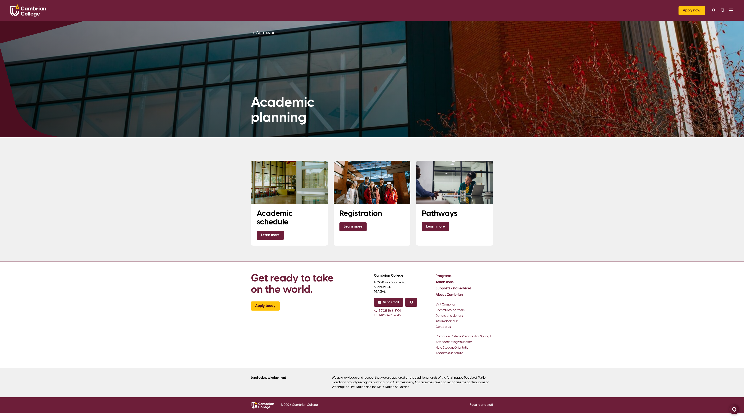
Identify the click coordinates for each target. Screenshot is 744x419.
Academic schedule (449, 353)
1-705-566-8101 (390, 311)
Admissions (445, 282)
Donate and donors (449, 316)
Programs (443, 276)
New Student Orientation (453, 347)
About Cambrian (449, 295)
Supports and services (453, 288)
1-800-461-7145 (387, 315)
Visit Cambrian (446, 304)
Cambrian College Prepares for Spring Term (464, 336)
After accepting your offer (454, 342)
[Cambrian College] (28, 10)
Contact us (443, 327)
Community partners (450, 310)
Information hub (447, 321)
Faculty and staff (481, 405)
